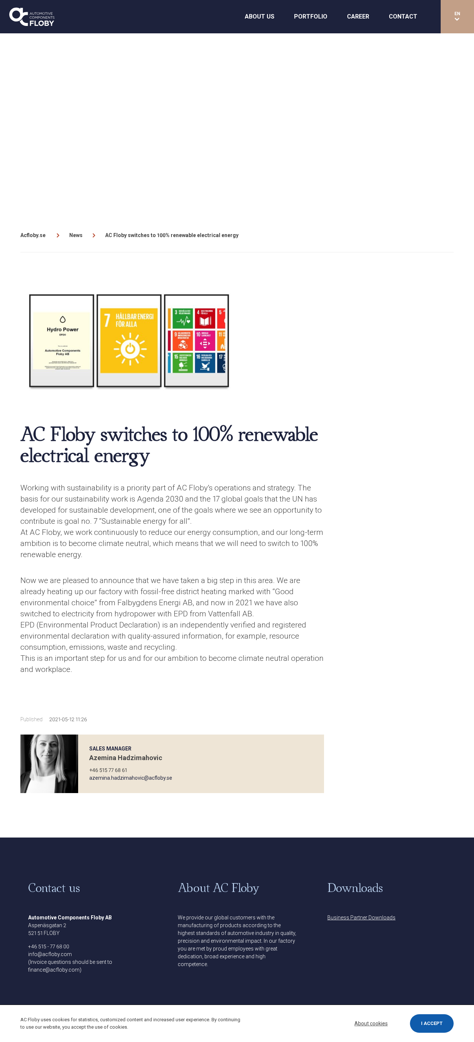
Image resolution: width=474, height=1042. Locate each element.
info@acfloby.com (50, 954)
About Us (259, 16)
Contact (403, 16)
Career (358, 16)
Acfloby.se (33, 235)
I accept (432, 1023)
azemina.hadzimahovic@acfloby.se (130, 778)
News (76, 235)
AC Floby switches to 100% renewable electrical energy (171, 235)
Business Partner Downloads (361, 918)
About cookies (371, 1023)
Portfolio (310, 16)
